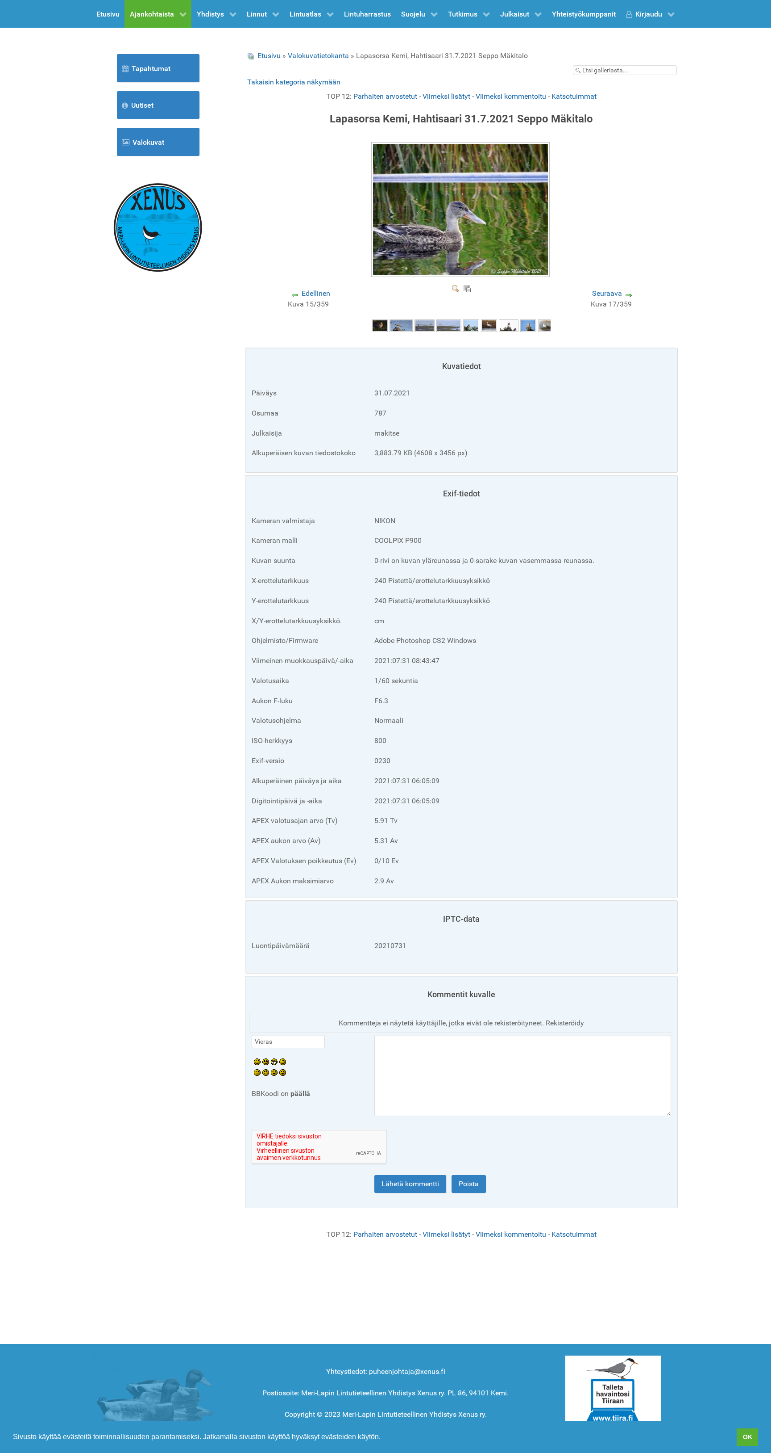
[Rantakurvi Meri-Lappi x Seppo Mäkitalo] (425, 325)
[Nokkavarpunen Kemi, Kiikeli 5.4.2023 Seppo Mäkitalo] (508, 325)
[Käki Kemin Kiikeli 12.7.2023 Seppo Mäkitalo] (471, 325)
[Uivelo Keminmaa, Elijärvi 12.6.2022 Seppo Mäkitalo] (547, 325)
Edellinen (316, 293)
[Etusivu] (158, 227)
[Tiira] (613, 1390)
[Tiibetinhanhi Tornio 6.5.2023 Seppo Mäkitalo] (489, 325)
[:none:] (257, 1072)
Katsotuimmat (574, 96)
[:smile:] (257, 1061)
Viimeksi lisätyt (446, 96)
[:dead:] (282, 1072)
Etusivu (269, 55)
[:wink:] (282, 1061)
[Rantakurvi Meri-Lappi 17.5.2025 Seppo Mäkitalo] (401, 325)
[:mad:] (265, 1072)
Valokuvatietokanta (318, 55)
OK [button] (747, 1436)
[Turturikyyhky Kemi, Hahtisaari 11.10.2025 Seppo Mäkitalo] (380, 325)
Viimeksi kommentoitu (511, 96)
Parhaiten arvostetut (385, 96)
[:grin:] (274, 1061)
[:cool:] (265, 1061)
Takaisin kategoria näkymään (293, 82)
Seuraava (607, 293)
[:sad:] (274, 1072)
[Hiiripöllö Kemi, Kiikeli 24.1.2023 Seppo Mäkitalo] (528, 325)
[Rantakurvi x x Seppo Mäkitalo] (448, 325)
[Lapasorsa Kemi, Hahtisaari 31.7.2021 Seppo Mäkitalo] (461, 273)
